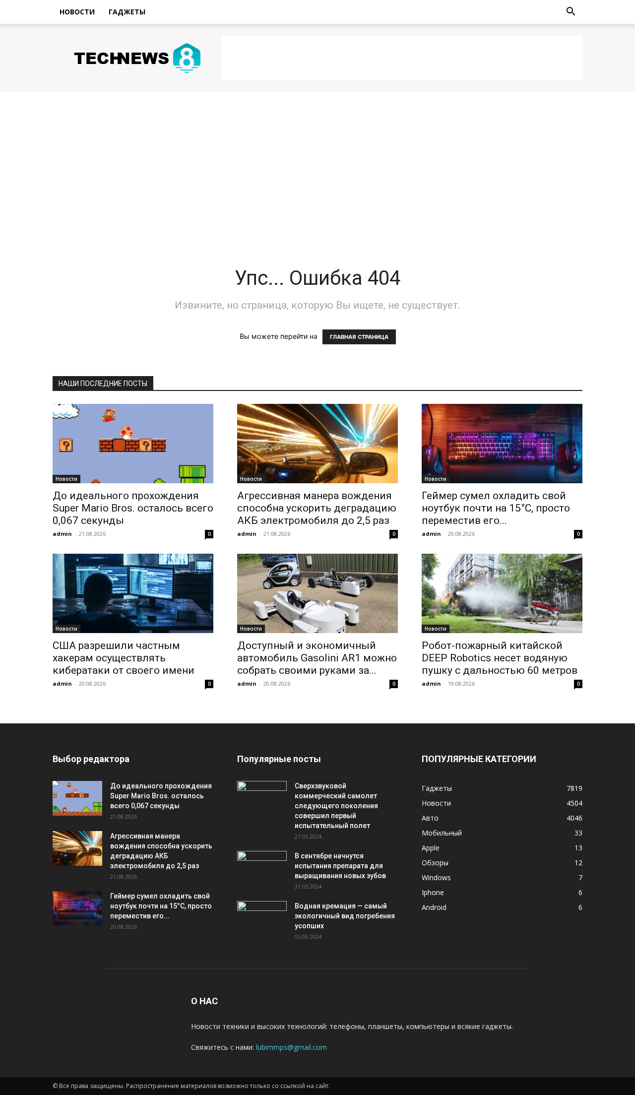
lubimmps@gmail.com (291, 1047)
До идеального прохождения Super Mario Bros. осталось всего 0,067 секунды (133, 508)
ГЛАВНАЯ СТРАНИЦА (359, 336)
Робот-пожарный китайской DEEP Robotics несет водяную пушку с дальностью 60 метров (499, 658)
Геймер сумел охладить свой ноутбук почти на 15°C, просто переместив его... (496, 508)
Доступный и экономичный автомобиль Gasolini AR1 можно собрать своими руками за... (317, 658)
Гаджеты (127, 11)
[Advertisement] (401, 58)
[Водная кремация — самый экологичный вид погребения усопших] (262, 918)
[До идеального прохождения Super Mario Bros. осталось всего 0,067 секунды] (133, 443)
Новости (77, 11)
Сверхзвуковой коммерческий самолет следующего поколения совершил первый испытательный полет (336, 806)
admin (62, 533)
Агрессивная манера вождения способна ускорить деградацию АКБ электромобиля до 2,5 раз (316, 508)
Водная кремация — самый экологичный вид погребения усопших (345, 916)
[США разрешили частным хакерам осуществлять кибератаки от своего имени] (133, 593)
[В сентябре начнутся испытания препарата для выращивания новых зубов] (262, 868)
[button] (570, 12)
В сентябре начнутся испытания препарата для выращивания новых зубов (340, 866)
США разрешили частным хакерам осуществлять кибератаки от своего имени (123, 658)
